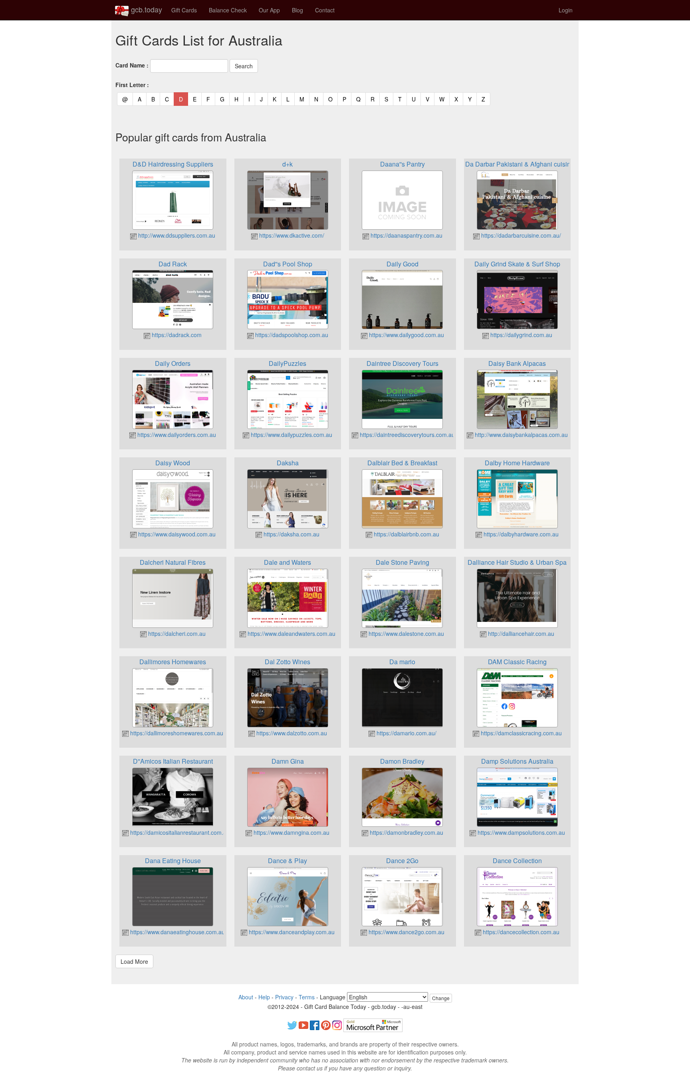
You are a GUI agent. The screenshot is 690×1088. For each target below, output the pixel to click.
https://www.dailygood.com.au (405, 335)
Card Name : (132, 65)
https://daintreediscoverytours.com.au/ (407, 435)
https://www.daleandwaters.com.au (290, 633)
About (245, 997)
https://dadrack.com (176, 335)
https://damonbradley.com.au (405, 832)
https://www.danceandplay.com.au (291, 932)
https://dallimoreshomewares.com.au (176, 733)
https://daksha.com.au (290, 534)
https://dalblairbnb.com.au (405, 534)
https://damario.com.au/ (405, 733)
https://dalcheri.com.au (176, 633)
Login (566, 10)
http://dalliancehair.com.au (520, 633)
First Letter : (132, 85)
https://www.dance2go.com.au (405, 932)
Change (441, 998)
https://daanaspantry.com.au (405, 235)
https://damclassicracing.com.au (520, 733)
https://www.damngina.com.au (290, 832)
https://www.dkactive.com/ (291, 235)
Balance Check (228, 10)
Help (264, 997)
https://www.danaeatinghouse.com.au (177, 932)
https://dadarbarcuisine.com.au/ (520, 235)
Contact (325, 10)
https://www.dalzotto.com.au (291, 733)
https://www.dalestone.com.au (405, 633)
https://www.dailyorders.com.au (176, 435)
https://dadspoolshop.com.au (291, 335)
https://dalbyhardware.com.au (520, 534)
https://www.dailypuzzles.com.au (290, 435)
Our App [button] (269, 10)
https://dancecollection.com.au (520, 932)
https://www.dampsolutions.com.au (520, 832)
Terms (307, 997)
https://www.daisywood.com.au (176, 534)
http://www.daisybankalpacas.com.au (520, 435)
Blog (297, 10)
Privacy (284, 997)
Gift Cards (184, 10)
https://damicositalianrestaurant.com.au (179, 832)
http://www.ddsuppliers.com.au (176, 235)
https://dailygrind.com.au (520, 335)
